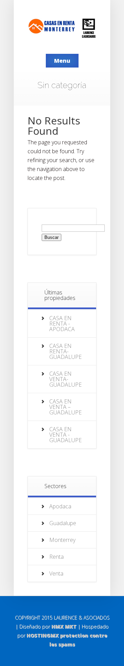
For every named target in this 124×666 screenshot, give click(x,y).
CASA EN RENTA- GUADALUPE (65, 351)
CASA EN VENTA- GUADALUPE (65, 379)
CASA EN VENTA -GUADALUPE (65, 434)
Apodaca (60, 506)
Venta (56, 573)
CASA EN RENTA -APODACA (62, 323)
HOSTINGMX (43, 635)
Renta (56, 556)
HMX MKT (63, 626)
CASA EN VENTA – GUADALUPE (65, 407)
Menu (62, 60)
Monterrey (62, 540)
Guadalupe (62, 523)
